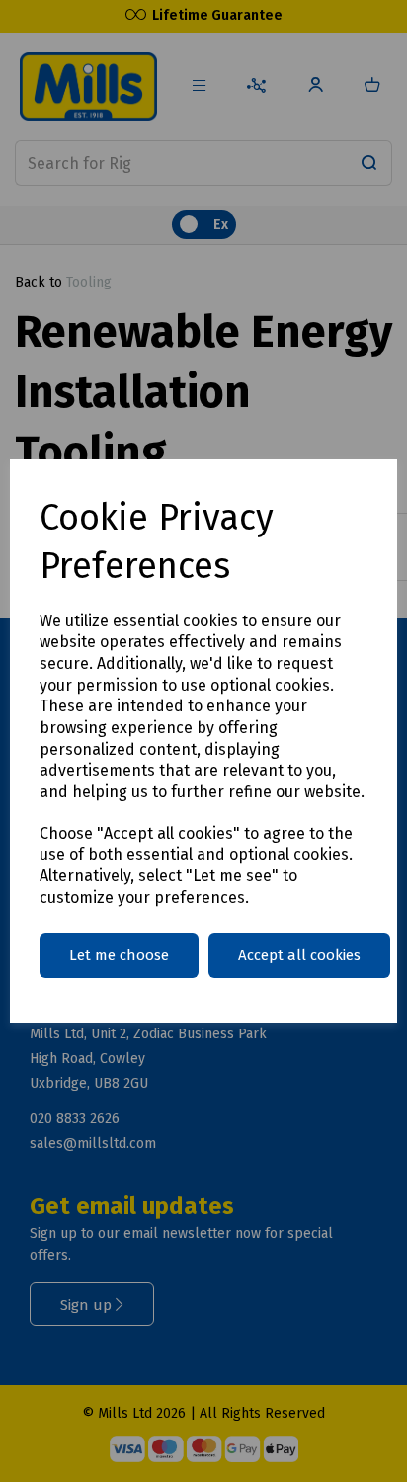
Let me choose (119, 955)
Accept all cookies (299, 955)
